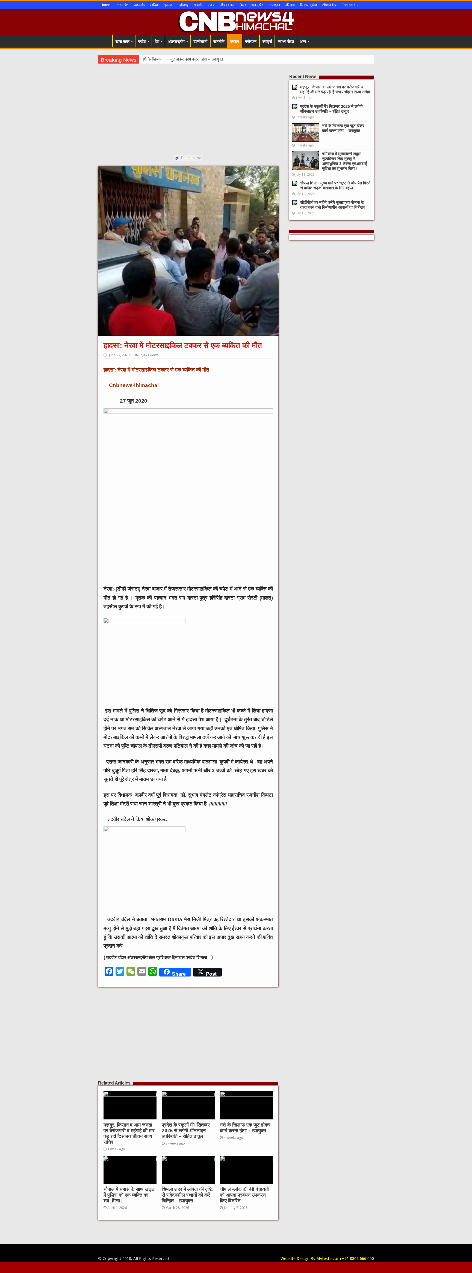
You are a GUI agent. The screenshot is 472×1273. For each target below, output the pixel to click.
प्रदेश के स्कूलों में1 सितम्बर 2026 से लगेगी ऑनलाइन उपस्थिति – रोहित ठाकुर (186, 1130)
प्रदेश (142, 41)
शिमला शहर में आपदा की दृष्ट (162, 59)
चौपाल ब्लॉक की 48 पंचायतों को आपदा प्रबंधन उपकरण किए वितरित (244, 1195)
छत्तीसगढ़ (183, 5)
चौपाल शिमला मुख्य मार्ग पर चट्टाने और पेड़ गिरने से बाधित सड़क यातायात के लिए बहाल (335, 185)
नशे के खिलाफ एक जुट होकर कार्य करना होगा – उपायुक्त (245, 1127)
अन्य (303, 41)
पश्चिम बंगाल (227, 5)
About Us (329, 5)
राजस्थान (274, 5)
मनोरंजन (250, 41)
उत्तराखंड (139, 5)
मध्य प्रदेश (257, 5)
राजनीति (219, 41)
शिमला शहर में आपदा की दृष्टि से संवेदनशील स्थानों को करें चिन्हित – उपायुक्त (187, 1195)
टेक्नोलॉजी (200, 41)
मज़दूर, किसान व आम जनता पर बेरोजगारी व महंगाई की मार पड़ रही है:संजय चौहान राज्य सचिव (129, 1133)
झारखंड (198, 5)
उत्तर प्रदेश (121, 5)
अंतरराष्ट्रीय (176, 41)
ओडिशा (154, 5)
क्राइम (234, 41)
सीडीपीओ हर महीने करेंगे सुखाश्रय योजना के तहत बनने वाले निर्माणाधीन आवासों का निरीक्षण (332, 205)
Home (105, 5)
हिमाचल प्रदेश (308, 5)
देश (157, 41)
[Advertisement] (188, 116)
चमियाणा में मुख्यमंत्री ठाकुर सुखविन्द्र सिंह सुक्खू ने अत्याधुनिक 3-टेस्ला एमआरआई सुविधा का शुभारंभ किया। (344, 161)
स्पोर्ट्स (267, 41)
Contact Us (349, 5)
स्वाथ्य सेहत (286, 41)
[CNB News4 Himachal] (236, 21)
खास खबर (122, 41)
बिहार (243, 5)
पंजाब (211, 5)
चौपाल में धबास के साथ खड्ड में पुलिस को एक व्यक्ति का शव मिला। (129, 1195)
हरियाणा (290, 5)
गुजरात (168, 5)
